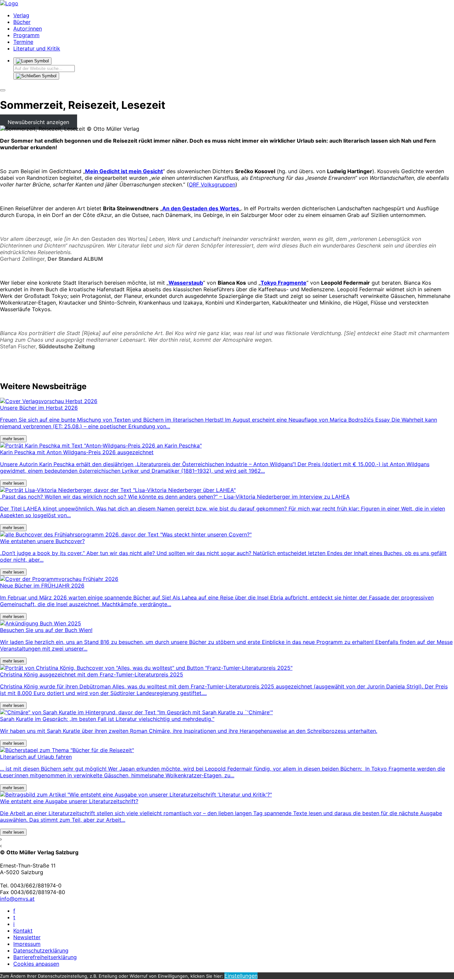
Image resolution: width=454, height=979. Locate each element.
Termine (23, 41)
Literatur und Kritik (36, 48)
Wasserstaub (186, 282)
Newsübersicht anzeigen (38, 122)
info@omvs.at (17, 898)
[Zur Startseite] (9, 3)
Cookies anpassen (36, 963)
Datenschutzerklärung (40, 950)
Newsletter (27, 937)
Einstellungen (241, 975)
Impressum (27, 944)
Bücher (22, 22)
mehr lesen (13, 438)
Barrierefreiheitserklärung (45, 957)
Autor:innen (27, 28)
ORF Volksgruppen (212, 184)
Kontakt (23, 930)
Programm (26, 35)
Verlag (21, 15)
